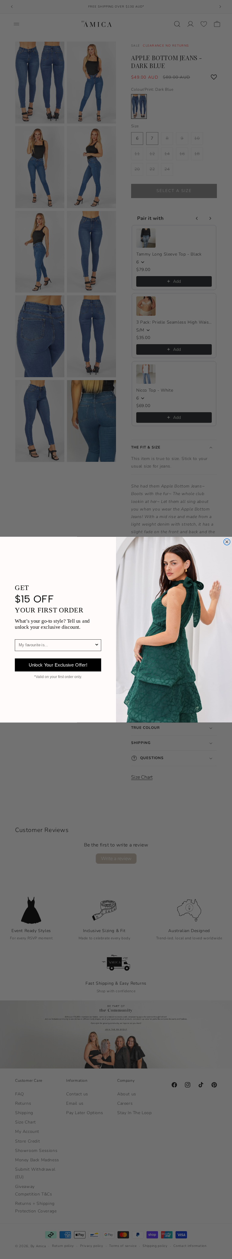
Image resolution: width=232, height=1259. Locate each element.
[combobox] (56, 645)
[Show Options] (97, 645)
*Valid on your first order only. (58, 677)
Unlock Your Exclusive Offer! (58, 664)
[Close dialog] (227, 542)
